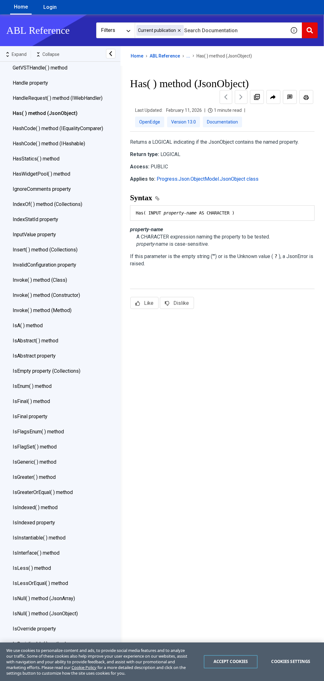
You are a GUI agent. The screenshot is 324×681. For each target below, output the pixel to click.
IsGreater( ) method (34, 477)
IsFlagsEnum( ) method (38, 432)
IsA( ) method (28, 325)
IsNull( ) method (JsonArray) (44, 598)
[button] (179, 30)
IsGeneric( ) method (34, 462)
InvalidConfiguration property (44, 265)
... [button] (188, 55)
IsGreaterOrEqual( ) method (43, 492)
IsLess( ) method (32, 568)
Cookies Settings (290, 661)
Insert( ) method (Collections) (45, 250)
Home (21, 7)
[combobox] (210, 30)
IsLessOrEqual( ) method (40, 583)
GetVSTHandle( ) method (40, 68)
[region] (162, 661)
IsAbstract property (34, 356)
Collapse (50, 54)
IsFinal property (30, 416)
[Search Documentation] (310, 30)
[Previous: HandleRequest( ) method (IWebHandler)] (226, 97)
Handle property (30, 83)
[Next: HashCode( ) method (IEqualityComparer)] (241, 97)
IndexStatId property (35, 219)
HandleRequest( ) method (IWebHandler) (58, 98)
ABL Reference (165, 55)
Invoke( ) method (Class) (40, 280)
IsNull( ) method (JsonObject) (45, 614)
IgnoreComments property (42, 189)
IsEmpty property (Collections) (46, 371)
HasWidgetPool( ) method (41, 174)
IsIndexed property (34, 523)
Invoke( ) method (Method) (42, 310)
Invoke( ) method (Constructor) (46, 295)
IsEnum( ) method (32, 386)
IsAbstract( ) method (35, 341)
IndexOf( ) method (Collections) (47, 204)
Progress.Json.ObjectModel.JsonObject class (208, 179)
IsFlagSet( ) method (35, 447)
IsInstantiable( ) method (39, 538)
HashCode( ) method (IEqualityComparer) (58, 128)
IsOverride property (34, 629)
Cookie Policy (84, 667)
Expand (19, 54)
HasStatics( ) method (36, 159)
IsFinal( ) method (31, 401)
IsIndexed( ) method (35, 507)
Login (50, 7)
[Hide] (110, 53)
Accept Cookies (231, 661)
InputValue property (34, 235)
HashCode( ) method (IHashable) (49, 144)
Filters (108, 30)
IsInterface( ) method (36, 553)
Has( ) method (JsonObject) (45, 113)
